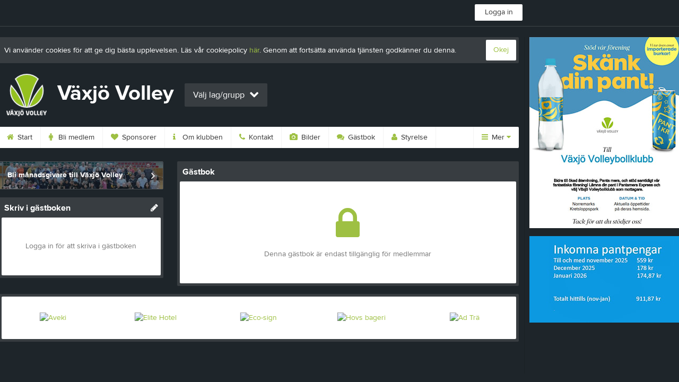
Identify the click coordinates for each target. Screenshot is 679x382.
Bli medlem (75, 137)
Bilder (309, 137)
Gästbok (360, 137)
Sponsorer (138, 137)
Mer (498, 137)
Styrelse (413, 137)
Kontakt (260, 137)
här (254, 50)
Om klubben (201, 137)
